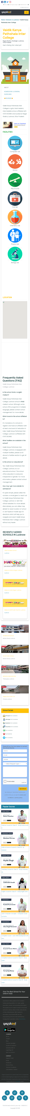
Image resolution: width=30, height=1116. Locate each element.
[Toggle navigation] (26, 12)
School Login (11, 4)
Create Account (23, 4)
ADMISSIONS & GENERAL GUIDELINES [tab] (12, 93)
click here (18, 1081)
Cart (5, 4)
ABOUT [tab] (6, 87)
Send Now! (23, 789)
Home (3, 20)
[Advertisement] (15, 280)
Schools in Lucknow (12, 20)
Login (16, 4)
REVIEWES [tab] (8, 98)
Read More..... (22, 1019)
